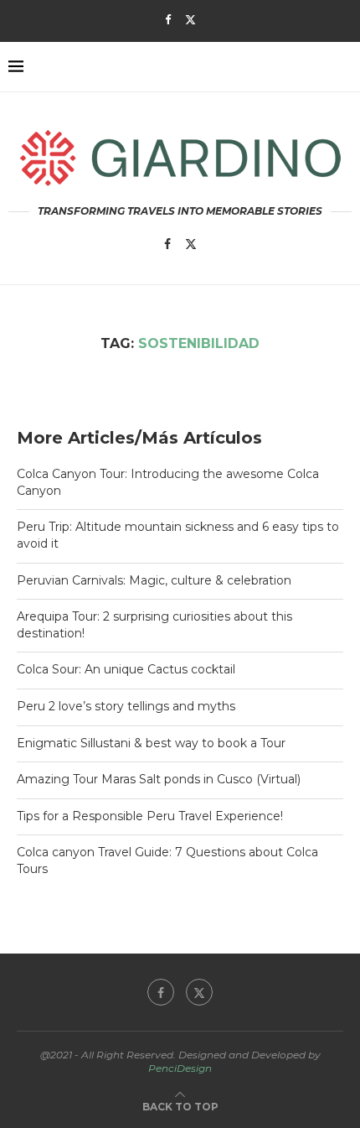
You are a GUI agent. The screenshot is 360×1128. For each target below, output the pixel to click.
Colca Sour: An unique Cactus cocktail (126, 669)
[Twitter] (190, 19)
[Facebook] (168, 19)
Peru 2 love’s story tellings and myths (126, 706)
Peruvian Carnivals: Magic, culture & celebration (154, 580)
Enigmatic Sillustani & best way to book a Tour (151, 743)
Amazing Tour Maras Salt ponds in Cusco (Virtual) (159, 779)
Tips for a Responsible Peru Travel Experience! (150, 816)
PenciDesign (180, 1068)
